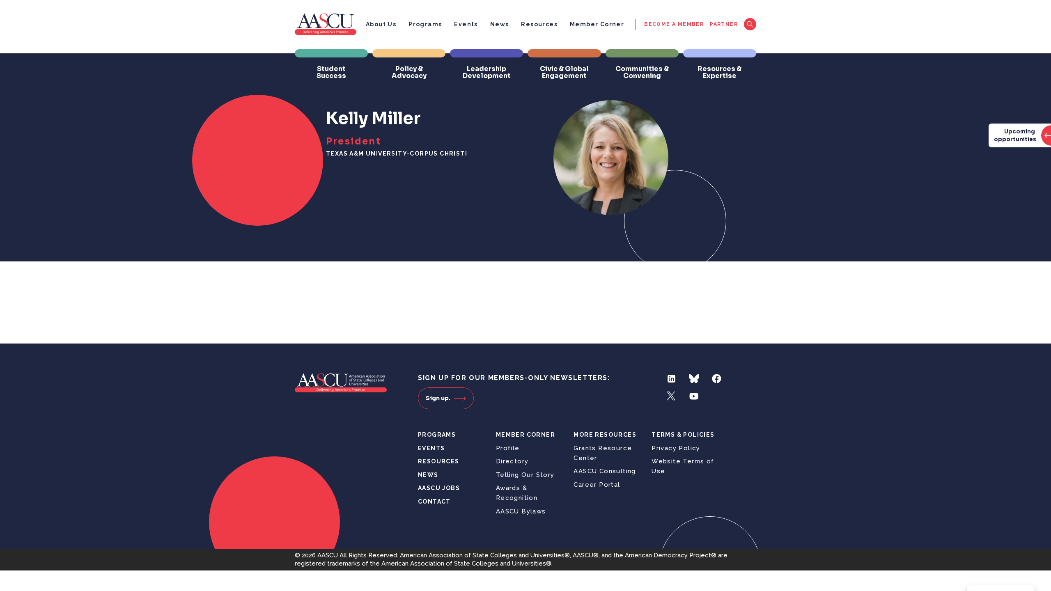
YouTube (694, 396)
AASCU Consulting (605, 471)
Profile (508, 448)
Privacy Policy (676, 448)
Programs (425, 24)
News (499, 24)
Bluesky (694, 378)
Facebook (716, 378)
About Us (381, 24)
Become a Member (674, 24)
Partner (724, 24)
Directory (512, 461)
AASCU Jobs (439, 488)
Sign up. (438, 398)
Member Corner (597, 24)
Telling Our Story (525, 475)
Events (465, 24)
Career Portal (597, 484)
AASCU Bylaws (521, 511)
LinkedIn (671, 378)
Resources (539, 24)
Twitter (671, 396)
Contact (434, 501)
